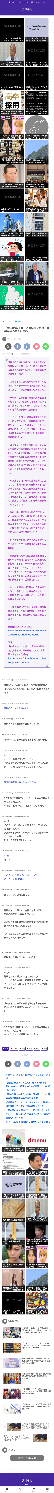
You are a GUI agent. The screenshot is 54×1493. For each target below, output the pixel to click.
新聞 (23, 1049)
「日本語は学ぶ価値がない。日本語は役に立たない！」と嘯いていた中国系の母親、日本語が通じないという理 (28, 1114)
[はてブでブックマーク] (27, 346)
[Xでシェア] (8, 346)
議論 (45, 1049)
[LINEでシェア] (45, 346)
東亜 (6, 1049)
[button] (48, 795)
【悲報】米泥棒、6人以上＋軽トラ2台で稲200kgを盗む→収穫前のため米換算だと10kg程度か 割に (28, 1086)
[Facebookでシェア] (17, 346)
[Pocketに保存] (36, 346)
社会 (30, 1049)
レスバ (15, 1049)
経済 (37, 1049)
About (27, 1485)
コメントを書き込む (27, 1458)
